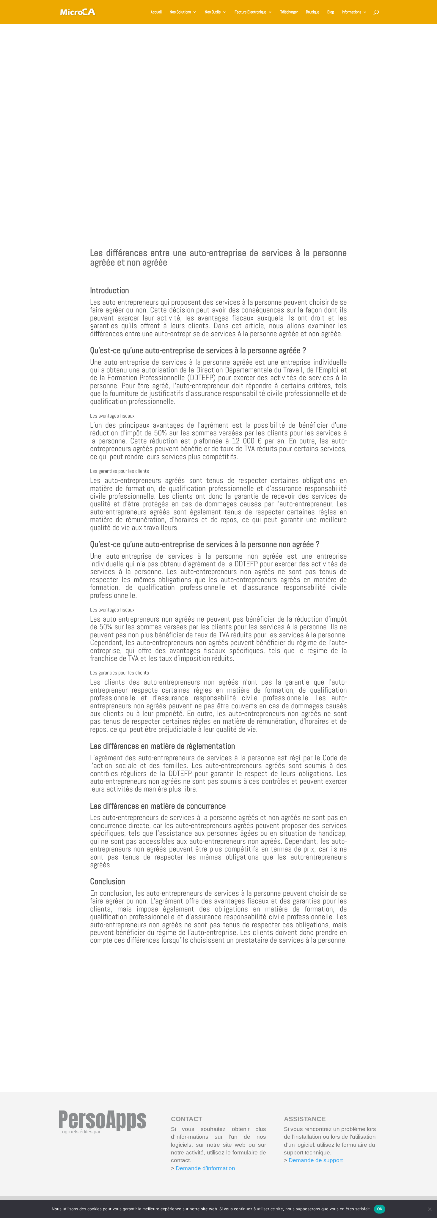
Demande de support (315, 1160)
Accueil (156, 12)
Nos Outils (213, 12)
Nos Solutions (180, 12)
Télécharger (289, 12)
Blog (330, 12)
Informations (351, 12)
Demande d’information (205, 1168)
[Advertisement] (218, 128)
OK (380, 1208)
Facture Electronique (250, 12)
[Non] (430, 1209)
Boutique (312, 12)
